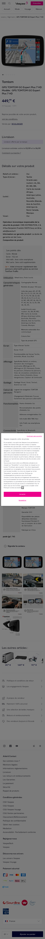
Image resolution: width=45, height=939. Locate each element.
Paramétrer (22, 500)
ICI (22, 488)
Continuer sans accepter (34, 436)
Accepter (22, 494)
